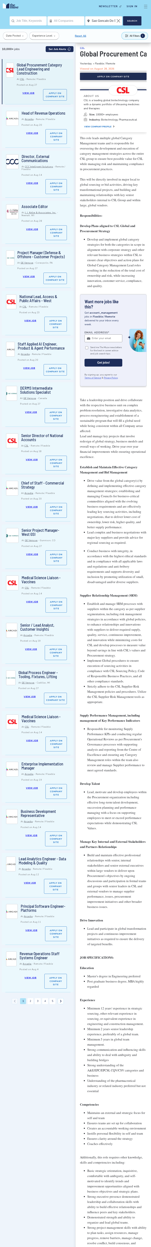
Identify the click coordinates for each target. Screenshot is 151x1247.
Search (132, 20)
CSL (22, 79)
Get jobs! (103, 362)
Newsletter (108, 6)
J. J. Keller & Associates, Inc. (40, 212)
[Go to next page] (61, 1001)
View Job (28, 93)
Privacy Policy (111, 377)
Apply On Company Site (55, 95)
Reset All (80, 36)
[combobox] (31, 20)
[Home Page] (11, 6)
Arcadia (29, 119)
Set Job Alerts (57, 49)
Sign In (132, 6)
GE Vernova (27, 262)
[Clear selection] (118, 21)
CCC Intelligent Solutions (39, 166)
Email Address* (97, 332)
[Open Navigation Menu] (146, 6)
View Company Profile (97, 126)
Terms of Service (93, 377)
